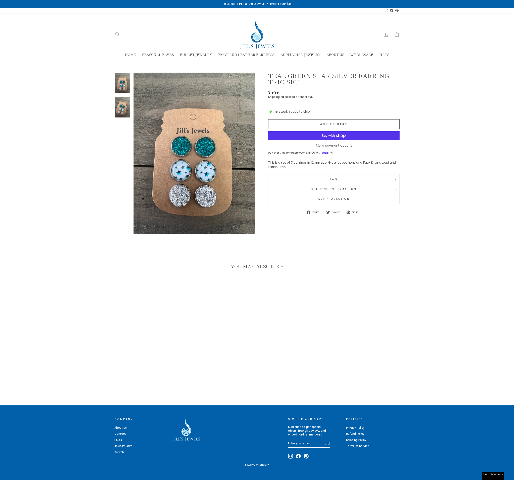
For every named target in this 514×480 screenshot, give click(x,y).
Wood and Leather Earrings (246, 54)
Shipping (274, 97)
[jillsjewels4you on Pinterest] (306, 456)
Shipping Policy (356, 440)
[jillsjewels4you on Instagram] (290, 456)
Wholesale (361, 54)
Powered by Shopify (257, 464)
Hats (384, 54)
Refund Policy (355, 434)
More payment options (334, 145)
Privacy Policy (355, 428)
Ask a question (334, 199)
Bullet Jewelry (196, 54)
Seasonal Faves (158, 54)
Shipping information (334, 189)
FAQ (334, 179)
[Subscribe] (327, 443)
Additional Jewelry (300, 54)
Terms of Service (357, 446)
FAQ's (118, 440)
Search (119, 452)
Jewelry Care (123, 446)
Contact (120, 434)
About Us (335, 54)
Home (130, 54)
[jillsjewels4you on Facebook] (298, 456)
